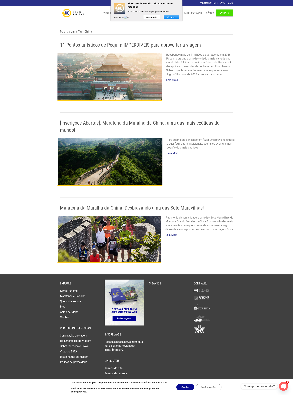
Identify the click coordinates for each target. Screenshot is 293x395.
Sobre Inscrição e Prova (74, 346)
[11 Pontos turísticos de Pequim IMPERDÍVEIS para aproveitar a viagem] (109, 76)
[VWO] (127, 17)
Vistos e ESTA (68, 351)
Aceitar (185, 387)
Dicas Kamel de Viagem (74, 356)
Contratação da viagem (73, 335)
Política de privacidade (73, 362)
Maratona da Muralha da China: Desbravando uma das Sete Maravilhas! (132, 208)
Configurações (208, 387)
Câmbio (210, 12)
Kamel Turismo (69, 290)
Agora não (151, 17)
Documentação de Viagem (75, 340)
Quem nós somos (70, 301)
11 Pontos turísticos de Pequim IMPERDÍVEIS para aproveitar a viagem (130, 45)
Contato (224, 12)
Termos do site (114, 368)
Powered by (119, 17)
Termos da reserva (116, 373)
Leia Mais (172, 80)
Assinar (171, 17)
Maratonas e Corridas (72, 296)
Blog (62, 306)
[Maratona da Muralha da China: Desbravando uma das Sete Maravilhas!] (109, 239)
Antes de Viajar (193, 12)
